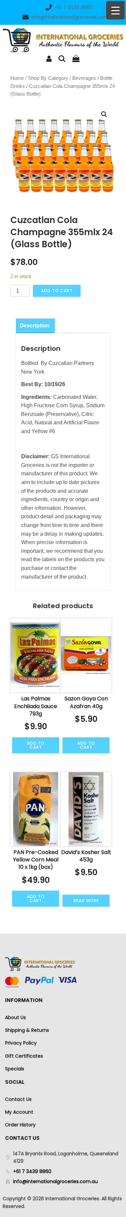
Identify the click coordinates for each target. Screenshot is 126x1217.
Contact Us (18, 1099)
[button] (104, 114)
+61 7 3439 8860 (73, 7)
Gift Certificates (24, 1056)
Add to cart (57, 291)
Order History (20, 1124)
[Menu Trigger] (115, 10)
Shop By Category (48, 78)
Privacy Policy (21, 1043)
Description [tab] (34, 325)
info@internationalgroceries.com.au (73, 17)
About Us (15, 1017)
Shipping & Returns (27, 1030)
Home (17, 78)
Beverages (84, 78)
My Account (19, 1112)
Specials (14, 1068)
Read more (86, 900)
